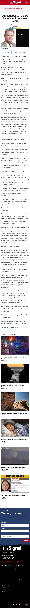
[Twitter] (13, 604)
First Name (3, 522)
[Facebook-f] (10, 604)
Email (2, 534)
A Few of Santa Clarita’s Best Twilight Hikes (14, 413)
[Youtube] (19, 604)
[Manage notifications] (26, 605)
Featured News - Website (18, 8)
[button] (4, 2)
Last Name (3, 528)
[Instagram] (16, 604)
